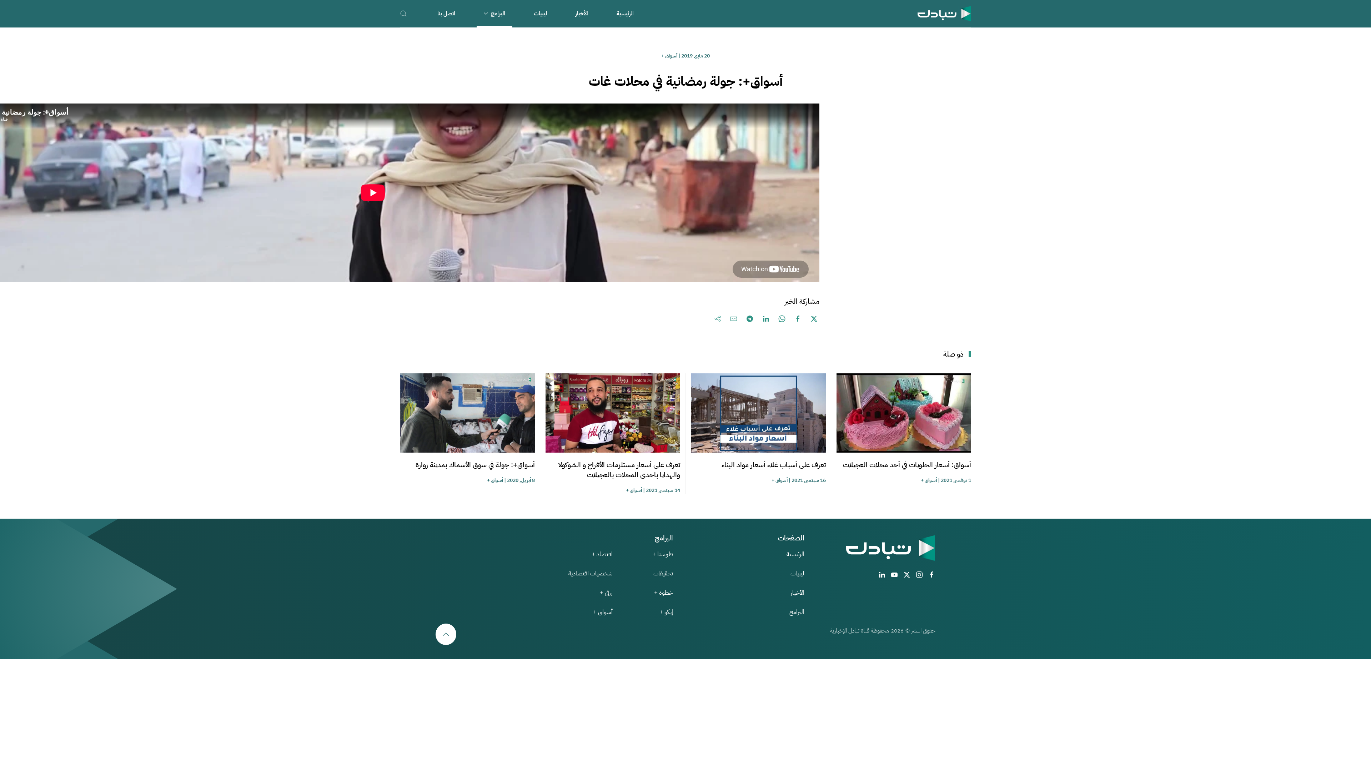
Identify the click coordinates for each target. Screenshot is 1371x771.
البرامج (796, 612)
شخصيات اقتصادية (590, 573)
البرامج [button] (498, 13)
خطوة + (663, 592)
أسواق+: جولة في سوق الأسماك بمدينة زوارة (475, 464)
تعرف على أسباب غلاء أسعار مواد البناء (774, 464)
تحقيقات (663, 573)
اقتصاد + (602, 554)
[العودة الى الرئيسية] (944, 13)
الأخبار (582, 13)
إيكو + (666, 612)
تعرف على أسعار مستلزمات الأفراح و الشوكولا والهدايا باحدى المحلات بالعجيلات (619, 469)
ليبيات (540, 13)
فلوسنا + (662, 554)
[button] (403, 13)
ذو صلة (953, 354)
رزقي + (606, 592)
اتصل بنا (446, 13)
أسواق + (669, 56)
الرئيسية (625, 13)
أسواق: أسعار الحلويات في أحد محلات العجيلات (907, 464)
